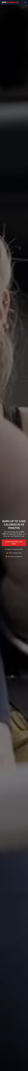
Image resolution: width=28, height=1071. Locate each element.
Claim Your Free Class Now (14, 543)
